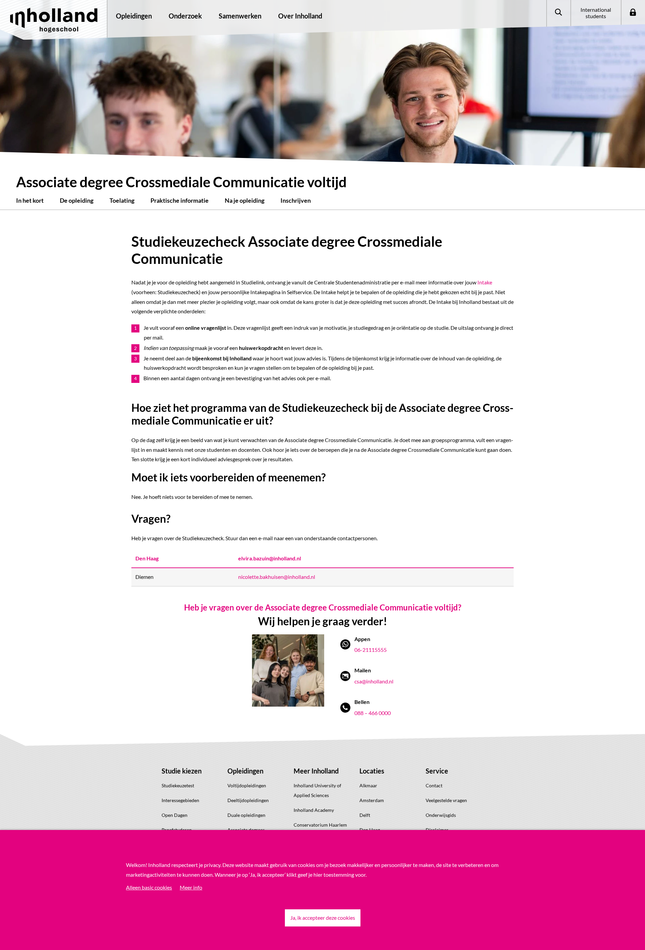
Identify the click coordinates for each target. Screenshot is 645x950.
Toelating (122, 200)
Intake (484, 282)
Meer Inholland (316, 771)
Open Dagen (174, 815)
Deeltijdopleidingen (248, 800)
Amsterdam (371, 800)
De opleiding (76, 200)
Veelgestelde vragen (446, 800)
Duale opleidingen (246, 815)
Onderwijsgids (441, 815)
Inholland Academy (314, 810)
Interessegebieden (180, 800)
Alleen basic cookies (149, 887)
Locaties (371, 771)
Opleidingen (245, 771)
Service (437, 771)
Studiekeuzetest (178, 785)
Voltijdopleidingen (246, 785)
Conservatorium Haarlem (320, 825)
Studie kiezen (182, 771)
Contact (434, 785)
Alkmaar (368, 785)
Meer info (191, 887)
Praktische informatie (179, 200)
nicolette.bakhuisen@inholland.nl (276, 576)
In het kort (30, 200)
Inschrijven (296, 200)
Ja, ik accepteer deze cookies (322, 917)
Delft (364, 815)
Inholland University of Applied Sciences (317, 790)
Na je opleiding (244, 200)
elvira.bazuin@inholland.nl (269, 558)
